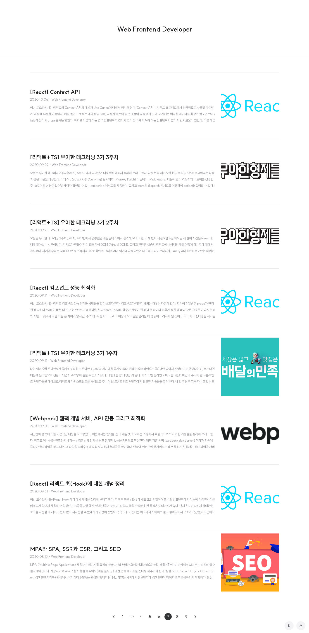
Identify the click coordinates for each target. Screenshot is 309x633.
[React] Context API (55, 91)
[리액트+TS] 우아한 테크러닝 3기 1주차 (74, 353)
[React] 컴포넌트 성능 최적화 (62, 287)
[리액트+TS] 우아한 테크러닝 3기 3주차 (74, 157)
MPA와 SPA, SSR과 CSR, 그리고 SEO (75, 548)
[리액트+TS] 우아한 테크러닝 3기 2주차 (74, 222)
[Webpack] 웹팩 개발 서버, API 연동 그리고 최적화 (87, 418)
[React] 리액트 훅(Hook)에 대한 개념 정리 (77, 483)
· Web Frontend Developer (67, 99)
